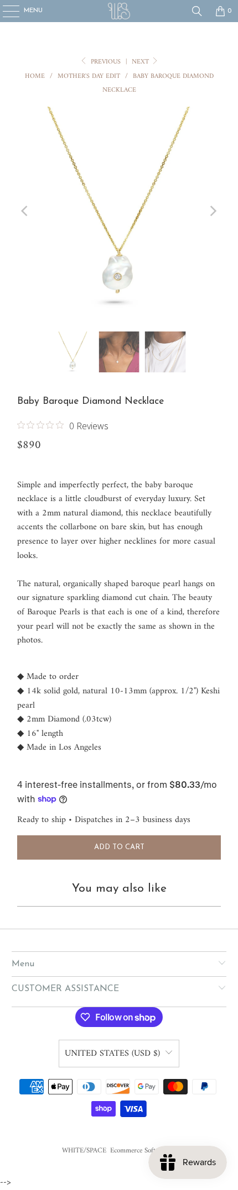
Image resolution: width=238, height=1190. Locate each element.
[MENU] (5, 11)
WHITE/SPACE (84, 1150)
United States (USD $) (112, 1053)
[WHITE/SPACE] (119, 11)
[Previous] (25, 211)
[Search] (197, 11)
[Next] (212, 211)
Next (141, 62)
